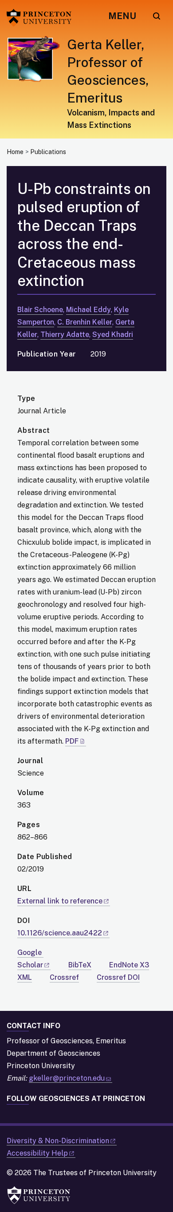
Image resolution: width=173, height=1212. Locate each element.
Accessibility (37, 1153)
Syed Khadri (112, 334)
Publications (48, 151)
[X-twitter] (43, 1115)
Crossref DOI (118, 977)
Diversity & (58, 1141)
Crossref (64, 977)
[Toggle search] (156, 16)
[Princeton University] (42, 18)
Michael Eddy (88, 309)
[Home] (37, 87)
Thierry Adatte (64, 334)
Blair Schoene (40, 309)
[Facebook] (13, 1115)
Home (15, 151)
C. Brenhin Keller (84, 322)
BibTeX (79, 965)
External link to (59, 901)
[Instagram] (28, 1115)
